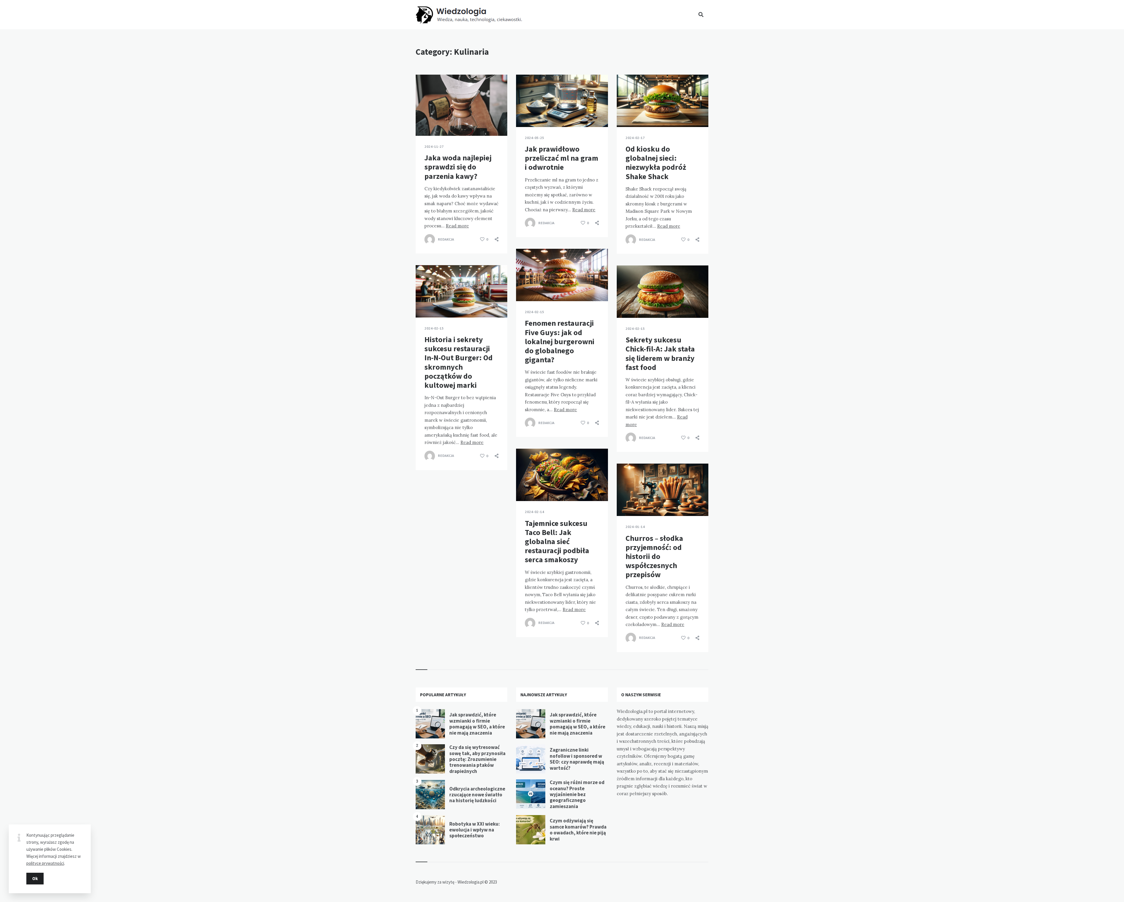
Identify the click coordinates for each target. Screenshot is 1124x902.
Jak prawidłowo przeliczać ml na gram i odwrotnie (561, 158)
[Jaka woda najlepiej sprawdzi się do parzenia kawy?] (424, 121)
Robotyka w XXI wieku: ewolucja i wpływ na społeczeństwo (474, 830)
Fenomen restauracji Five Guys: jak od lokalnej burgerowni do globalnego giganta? (559, 341)
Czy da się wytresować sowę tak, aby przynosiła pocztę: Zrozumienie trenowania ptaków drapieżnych (477, 759)
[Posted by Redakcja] (429, 239)
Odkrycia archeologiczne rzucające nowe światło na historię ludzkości (477, 795)
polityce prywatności (45, 863)
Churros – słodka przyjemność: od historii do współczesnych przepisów (654, 556)
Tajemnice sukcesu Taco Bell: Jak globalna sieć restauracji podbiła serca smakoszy (557, 541)
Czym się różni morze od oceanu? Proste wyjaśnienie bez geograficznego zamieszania (577, 794)
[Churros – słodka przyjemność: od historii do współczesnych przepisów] (625, 501)
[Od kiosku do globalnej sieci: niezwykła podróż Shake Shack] (625, 112)
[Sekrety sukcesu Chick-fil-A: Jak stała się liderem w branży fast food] (625, 303)
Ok (35, 878)
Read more (457, 226)
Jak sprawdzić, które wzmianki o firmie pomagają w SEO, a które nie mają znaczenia (477, 723)
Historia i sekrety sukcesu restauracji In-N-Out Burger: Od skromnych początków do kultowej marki (458, 362)
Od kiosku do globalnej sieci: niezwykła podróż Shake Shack (656, 162)
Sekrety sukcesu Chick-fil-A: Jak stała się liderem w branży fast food (660, 353)
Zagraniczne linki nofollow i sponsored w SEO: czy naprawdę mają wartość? (577, 759)
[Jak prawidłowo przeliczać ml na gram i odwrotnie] (525, 112)
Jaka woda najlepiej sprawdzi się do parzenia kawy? (457, 167)
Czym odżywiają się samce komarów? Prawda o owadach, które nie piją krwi (578, 829)
